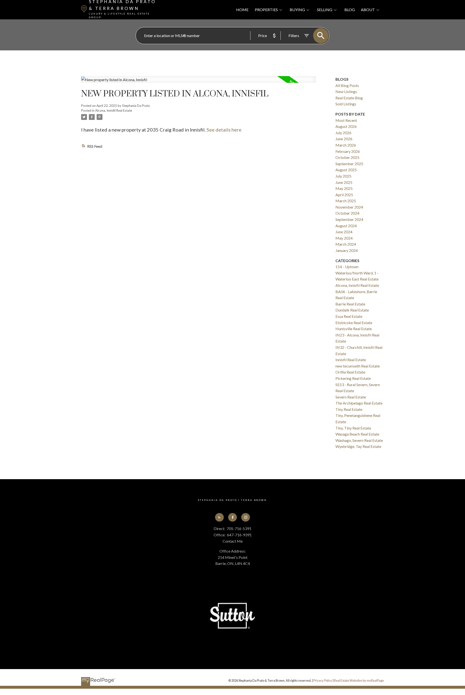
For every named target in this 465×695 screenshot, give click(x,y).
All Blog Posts (347, 85)
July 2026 (343, 132)
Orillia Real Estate (350, 372)
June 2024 (343, 231)
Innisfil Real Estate (350, 359)
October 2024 (347, 213)
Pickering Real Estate (353, 378)
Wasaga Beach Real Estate (357, 434)
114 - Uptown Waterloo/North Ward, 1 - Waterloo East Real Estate (357, 272)
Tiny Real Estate (348, 409)
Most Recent (346, 120)
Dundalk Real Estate (352, 310)
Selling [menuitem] (324, 9)
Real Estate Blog (349, 97)
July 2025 (343, 176)
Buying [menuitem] (297, 9)
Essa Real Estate (348, 316)
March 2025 (345, 200)
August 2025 (346, 169)
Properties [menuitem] (266, 9)
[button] (219, 517)
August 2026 (346, 126)
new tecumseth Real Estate (357, 366)
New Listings (346, 91)
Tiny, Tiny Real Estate (353, 428)
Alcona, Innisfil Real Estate (113, 110)
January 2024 (346, 250)
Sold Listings (345, 104)
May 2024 (344, 238)
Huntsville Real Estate (353, 328)
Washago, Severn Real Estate (359, 440)
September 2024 (349, 219)
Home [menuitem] (242, 9)
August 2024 (346, 225)
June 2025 (343, 182)
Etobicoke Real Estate (353, 322)
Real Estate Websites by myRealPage (359, 680)
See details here (224, 130)
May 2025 (344, 188)
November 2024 (349, 207)
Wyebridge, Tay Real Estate (358, 446)
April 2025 (344, 194)
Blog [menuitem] (349, 9)
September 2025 (349, 163)
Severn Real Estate (350, 397)
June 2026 (343, 138)
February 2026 (347, 151)
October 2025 (347, 157)
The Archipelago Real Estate (358, 403)
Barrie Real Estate (350, 304)
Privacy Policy (322, 680)
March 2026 (345, 145)
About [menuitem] (368, 9)
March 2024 (345, 244)
